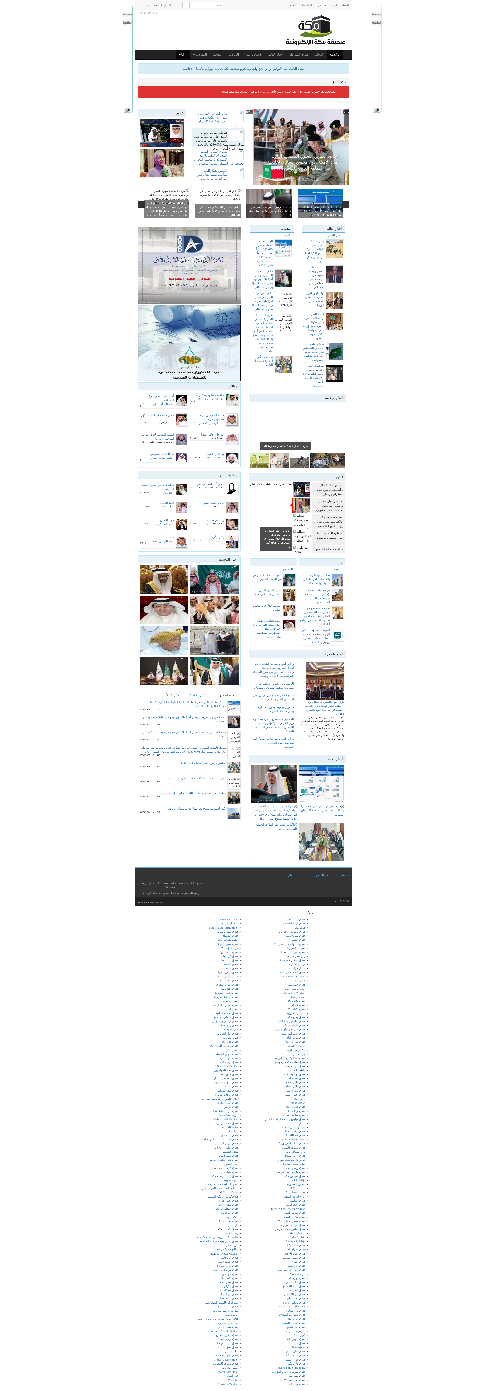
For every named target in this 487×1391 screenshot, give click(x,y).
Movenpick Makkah (293, 976)
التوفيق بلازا (298, 1188)
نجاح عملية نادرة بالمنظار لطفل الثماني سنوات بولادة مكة (316, 579)
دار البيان (233, 1225)
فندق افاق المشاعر (226, 1074)
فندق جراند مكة (296, 1245)
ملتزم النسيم (230, 1151)
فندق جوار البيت (295, 1359)
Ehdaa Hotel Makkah (225, 1119)
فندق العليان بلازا (228, 1102)
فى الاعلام (322, 875)
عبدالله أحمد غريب (161, 404)
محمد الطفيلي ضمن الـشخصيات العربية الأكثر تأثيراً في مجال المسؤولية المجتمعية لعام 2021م (266, 628)
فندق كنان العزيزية (294, 1351)
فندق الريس (231, 1106)
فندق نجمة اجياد (228, 1155)
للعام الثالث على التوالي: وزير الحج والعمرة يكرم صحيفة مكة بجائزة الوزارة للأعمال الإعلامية (243, 69)
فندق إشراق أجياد (294, 1249)
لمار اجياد (299, 1098)
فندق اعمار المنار (295, 1094)
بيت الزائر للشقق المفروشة (221, 1302)
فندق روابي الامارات (226, 1147)
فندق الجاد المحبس (293, 1286)
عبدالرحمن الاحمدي (210, 423)
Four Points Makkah (293, 1139)
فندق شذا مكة (296, 1078)
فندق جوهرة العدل (294, 1339)
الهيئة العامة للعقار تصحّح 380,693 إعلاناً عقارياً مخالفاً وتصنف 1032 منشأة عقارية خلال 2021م (322, 210)
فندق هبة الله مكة (294, 1135)
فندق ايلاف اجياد (295, 1086)
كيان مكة (233, 1379)
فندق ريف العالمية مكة (291, 1269)
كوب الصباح (167, 520)
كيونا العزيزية (230, 1037)
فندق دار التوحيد (295, 919)
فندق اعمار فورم (228, 1200)
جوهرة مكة (231, 1314)
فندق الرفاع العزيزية (226, 1094)
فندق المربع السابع (227, 1335)
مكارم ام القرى (296, 1049)
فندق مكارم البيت (294, 1216)
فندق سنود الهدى (228, 1204)
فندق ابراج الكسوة (294, 923)
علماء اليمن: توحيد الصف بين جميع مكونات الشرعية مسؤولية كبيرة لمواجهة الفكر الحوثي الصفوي (313, 326)
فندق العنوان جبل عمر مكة (289, 944)
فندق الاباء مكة (296, 1009)
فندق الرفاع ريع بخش (225, 1017)
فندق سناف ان (229, 1172)
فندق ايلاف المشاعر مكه (290, 1172)
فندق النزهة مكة (295, 1355)
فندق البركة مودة (228, 1212)
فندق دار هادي (229, 1135)
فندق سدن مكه (229, 1282)
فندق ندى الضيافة (227, 1090)
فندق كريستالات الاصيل (224, 1168)
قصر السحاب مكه (294, 1192)
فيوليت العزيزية (296, 948)
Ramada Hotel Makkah (224, 1253)
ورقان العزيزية (296, 964)
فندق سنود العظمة (227, 1355)
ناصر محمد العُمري (161, 457)
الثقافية (217, 54)
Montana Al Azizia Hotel (223, 927)
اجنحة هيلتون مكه (227, 939)
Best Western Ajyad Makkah (221, 1331)
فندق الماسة (297, 1200)
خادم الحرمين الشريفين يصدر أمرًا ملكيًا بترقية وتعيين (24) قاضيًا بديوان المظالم (269, 210)
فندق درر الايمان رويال (292, 1294)
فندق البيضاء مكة (228, 1261)
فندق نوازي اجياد (295, 1278)
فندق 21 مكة (230, 1086)
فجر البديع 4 (231, 1375)
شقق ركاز (232, 1049)
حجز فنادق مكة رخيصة (292, 1306)
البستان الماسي (295, 1233)
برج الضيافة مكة (295, 1151)
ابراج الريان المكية (294, 1196)
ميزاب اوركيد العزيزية (225, 1310)
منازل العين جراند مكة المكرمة (220, 1098)
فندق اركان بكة (296, 1111)
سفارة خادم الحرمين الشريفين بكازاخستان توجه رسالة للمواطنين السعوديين (313, 351)
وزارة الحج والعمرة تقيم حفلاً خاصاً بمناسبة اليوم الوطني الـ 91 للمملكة (273, 742)
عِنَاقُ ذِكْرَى (217, 537)
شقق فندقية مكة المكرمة (223, 1184)
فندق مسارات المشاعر (291, 1314)
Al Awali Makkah (228, 1383)
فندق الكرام (231, 1286)
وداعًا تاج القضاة (214, 453)
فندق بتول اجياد (296, 1037)
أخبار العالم (275, 54)
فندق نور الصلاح (295, 1310)
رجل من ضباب (215, 520)
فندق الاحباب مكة (227, 1229)
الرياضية (233, 54)
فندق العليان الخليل (293, 1322)
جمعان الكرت (164, 524)
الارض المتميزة (296, 1184)
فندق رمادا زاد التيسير (225, 1013)
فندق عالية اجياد (228, 1298)
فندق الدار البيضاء (227, 1265)
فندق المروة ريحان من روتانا (288, 1029)
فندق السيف (297, 1290)
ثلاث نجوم (232, 1216)
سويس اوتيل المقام (293, 1127)
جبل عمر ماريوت (295, 956)
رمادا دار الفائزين (228, 1322)
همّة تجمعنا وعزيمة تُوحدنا (209, 395)
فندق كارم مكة (296, 1363)
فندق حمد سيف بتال (226, 1078)
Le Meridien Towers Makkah (288, 1208)
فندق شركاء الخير (227, 1290)
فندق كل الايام (229, 956)
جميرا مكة (299, 980)
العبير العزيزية (230, 1367)
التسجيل (291, 4)
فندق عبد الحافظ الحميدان (222, 1159)
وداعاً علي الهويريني (162, 453)
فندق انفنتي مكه (295, 1106)
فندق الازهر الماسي (226, 1143)
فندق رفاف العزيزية (226, 992)
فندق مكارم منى (295, 1090)
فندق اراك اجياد (229, 1025)
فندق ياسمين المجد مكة (224, 1045)
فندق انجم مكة (296, 984)
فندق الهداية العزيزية (226, 996)
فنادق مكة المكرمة (294, 1163)
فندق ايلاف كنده (295, 1082)
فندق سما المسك (227, 1306)
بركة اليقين (231, 1351)
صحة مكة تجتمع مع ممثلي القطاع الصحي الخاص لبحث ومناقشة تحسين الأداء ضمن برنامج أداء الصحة (315, 616)
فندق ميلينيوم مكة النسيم (290, 1021)
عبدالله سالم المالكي (209, 399)
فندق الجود (298, 1343)
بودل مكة (232, 1131)
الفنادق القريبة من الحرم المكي (219, 1188)
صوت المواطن (298, 54)
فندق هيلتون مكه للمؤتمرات (288, 1229)
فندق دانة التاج (229, 952)
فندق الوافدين (230, 1274)
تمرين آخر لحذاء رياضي (210, 483)
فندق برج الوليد (229, 980)
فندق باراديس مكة (294, 1379)
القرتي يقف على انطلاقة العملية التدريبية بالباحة (197, 778)
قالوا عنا (287, 875)
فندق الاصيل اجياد (227, 1278)
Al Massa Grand (228, 1192)
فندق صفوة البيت (294, 1212)
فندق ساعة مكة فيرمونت (290, 1062)
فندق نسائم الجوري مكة (291, 1143)
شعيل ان (233, 1009)
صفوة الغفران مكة (227, 976)
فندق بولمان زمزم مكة (291, 960)
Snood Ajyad (297, 1102)
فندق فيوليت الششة (293, 952)
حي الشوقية (231, 1029)
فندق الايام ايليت (295, 1204)
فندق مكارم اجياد (295, 1041)
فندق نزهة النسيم (227, 1339)
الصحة (337, 569)
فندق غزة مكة (230, 1041)
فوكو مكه (299, 927)
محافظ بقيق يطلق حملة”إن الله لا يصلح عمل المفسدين (193, 793)
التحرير (168, 492)
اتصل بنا (307, 4)
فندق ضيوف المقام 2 (225, 1363)
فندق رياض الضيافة (226, 972)
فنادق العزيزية (230, 1127)
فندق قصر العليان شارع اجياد (221, 1139)
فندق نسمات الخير (227, 1220)
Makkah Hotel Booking (291, 1367)
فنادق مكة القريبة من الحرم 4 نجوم (217, 1318)
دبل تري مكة (297, 996)
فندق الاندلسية (229, 988)
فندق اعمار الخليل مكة (224, 1005)
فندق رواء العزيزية (227, 1033)
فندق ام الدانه (297, 1383)
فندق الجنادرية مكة (227, 1208)
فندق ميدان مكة (295, 935)
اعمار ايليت (298, 1123)
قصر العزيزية (230, 1000)
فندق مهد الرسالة (227, 931)
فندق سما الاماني (227, 1326)
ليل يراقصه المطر (213, 502)
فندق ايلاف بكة (296, 1000)
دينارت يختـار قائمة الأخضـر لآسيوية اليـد (285, 446)
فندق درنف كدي (228, 1062)
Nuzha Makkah (229, 919)
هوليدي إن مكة (229, 948)
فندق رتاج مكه (296, 1265)
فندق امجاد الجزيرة (226, 1123)
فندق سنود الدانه (228, 1347)
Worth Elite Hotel (228, 1371)
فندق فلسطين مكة (294, 1025)
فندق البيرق (298, 1261)
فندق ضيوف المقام (293, 1147)
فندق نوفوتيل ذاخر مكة (291, 931)
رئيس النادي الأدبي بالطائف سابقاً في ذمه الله (268, 594)
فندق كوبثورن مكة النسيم (223, 1196)
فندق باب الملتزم (295, 1298)
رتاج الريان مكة (229, 923)
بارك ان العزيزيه (295, 1013)
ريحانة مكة (232, 1233)
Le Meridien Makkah (292, 992)
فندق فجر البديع (295, 1326)
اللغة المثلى (167, 502)
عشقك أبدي (167, 537)
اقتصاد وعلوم (254, 54)
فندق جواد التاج (229, 1057)
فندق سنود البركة (227, 944)
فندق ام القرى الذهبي (225, 1021)
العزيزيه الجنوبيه (295, 1331)
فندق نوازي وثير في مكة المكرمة (218, 1241)
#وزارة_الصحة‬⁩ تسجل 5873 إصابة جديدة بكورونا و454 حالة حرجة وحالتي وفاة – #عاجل (269, 91)
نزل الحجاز (231, 1245)
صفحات (344, 875)
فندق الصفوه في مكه (292, 972)
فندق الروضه (230, 968)
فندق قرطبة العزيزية (293, 1225)
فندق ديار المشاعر (227, 960)
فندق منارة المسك (294, 1115)
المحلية (319, 54)
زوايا (184, 54)
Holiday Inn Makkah (226, 1066)
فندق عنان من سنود (226, 1082)
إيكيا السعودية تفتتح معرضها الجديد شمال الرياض (197, 808)
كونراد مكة (299, 1335)
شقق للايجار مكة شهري (291, 1159)
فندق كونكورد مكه (294, 1074)
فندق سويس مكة (295, 1176)
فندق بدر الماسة (295, 1066)
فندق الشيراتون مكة (293, 1033)
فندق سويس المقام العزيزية (288, 1371)
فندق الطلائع (231, 964)
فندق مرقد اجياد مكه (226, 1269)
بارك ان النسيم (296, 1045)
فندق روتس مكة (295, 1168)
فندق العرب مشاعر (226, 984)
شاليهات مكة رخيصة (226, 1249)
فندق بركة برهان (295, 1282)
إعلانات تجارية (340, 4)
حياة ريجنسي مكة (294, 988)
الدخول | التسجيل (161, 4)
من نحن (322, 4)
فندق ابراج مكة (296, 1017)
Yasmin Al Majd (295, 1241)
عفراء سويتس (229, 1180)
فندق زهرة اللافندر (294, 1253)
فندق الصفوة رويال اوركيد (290, 1057)
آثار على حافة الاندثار (212, 434)
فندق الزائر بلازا (296, 1318)
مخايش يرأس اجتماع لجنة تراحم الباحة (262, 360)
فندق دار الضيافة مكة (225, 1111)
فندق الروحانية (229, 1257)
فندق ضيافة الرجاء (294, 1302)
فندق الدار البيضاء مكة (225, 1176)
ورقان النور (298, 1053)
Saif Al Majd (297, 1180)
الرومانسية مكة (229, 1115)
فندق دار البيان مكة (226, 1343)
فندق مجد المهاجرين (226, 1070)
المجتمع (288, 569)
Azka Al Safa (297, 1237)
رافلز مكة (299, 1070)
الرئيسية (335, 54)
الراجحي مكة (297, 1274)
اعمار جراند (298, 968)
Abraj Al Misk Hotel (226, 1359)
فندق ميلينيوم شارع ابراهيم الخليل (284, 1119)
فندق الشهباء (230, 935)
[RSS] (140, 4)
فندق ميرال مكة (228, 1294)
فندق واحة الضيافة (294, 1155)
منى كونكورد (230, 1163)
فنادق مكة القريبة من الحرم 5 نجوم (217, 1237)
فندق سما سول (295, 1375)
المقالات (201, 54)
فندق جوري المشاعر (226, 1053)
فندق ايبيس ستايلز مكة (291, 1220)
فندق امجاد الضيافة (293, 1131)
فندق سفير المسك (294, 1257)
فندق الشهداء (297, 939)
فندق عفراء (298, 1005)
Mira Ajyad (298, 1347)
